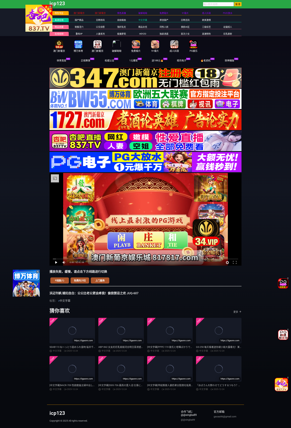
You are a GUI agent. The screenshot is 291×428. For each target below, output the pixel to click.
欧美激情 (206, 20)
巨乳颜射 (227, 34)
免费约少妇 (80, 280)
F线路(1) (59, 280)
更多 (235, 311)
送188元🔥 (157, 60)
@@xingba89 (188, 419)
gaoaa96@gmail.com (225, 416)
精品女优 (142, 27)
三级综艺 (206, 27)
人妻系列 (100, 34)
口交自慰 (100, 27)
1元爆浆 (133, 60)
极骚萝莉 (121, 34)
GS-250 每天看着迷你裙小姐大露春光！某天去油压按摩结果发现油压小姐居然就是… (240, 347)
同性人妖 (164, 27)
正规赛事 (85, 60)
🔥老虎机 (206, 60)
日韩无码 (185, 20)
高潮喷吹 (206, 34)
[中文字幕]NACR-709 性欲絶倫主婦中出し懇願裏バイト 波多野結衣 (84, 385)
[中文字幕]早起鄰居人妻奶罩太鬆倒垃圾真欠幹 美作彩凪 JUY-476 (181, 385)
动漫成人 (227, 27)
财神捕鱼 (229, 60)
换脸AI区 (185, 27)
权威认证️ (109, 60)
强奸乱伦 (121, 27)
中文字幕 (142, 20)
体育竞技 (61, 60)
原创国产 (164, 20)
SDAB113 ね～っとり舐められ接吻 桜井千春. (73, 347)
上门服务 (100, 280)
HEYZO (142, 34)
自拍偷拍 (121, 20)
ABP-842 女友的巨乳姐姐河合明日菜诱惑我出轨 (123, 347)
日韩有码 (100, 20)
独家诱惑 (164, 34)
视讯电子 (181, 60)
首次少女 (185, 34)
